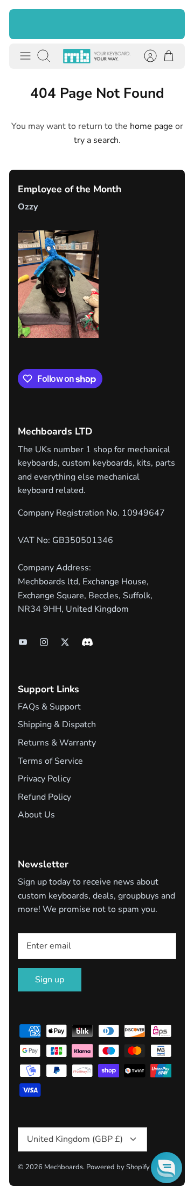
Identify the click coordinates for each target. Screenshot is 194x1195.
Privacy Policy (44, 779)
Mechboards (63, 1167)
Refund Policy (44, 797)
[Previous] (24, 24)
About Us (36, 815)
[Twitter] (64, 642)
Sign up (49, 980)
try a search (96, 140)
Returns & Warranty (57, 743)
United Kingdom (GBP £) (75, 1139)
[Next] (170, 24)
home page (151, 126)
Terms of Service (50, 761)
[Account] (145, 56)
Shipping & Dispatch (57, 724)
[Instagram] (43, 642)
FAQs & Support (49, 707)
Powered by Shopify (118, 1167)
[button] (166, 1167)
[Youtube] (22, 642)
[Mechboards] (97, 56)
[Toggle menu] (25, 56)
